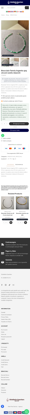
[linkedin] (14, 159)
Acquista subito (16, 130)
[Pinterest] (10, 159)
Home (3, 15)
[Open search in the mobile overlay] (17, 7)
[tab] (10, 164)
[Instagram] (5, 285)
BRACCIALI (13, 15)
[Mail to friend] (12, 159)
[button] (3, 39)
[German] (15, 11)
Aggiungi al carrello (20, 123)
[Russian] (21, 11)
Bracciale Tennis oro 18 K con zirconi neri (7, 214)
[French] (13, 11)
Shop (7, 15)
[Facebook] (8, 159)
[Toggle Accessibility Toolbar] (2, 406)
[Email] (13, 285)
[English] (11, 11)
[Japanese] (19, 11)
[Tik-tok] (9, 285)
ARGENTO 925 (11, 156)
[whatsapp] (15, 159)
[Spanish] (23, 11)
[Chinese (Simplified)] (9, 11)
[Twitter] (7, 159)
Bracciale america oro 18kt (22, 214)
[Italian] (17, 11)
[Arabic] (7, 11)
